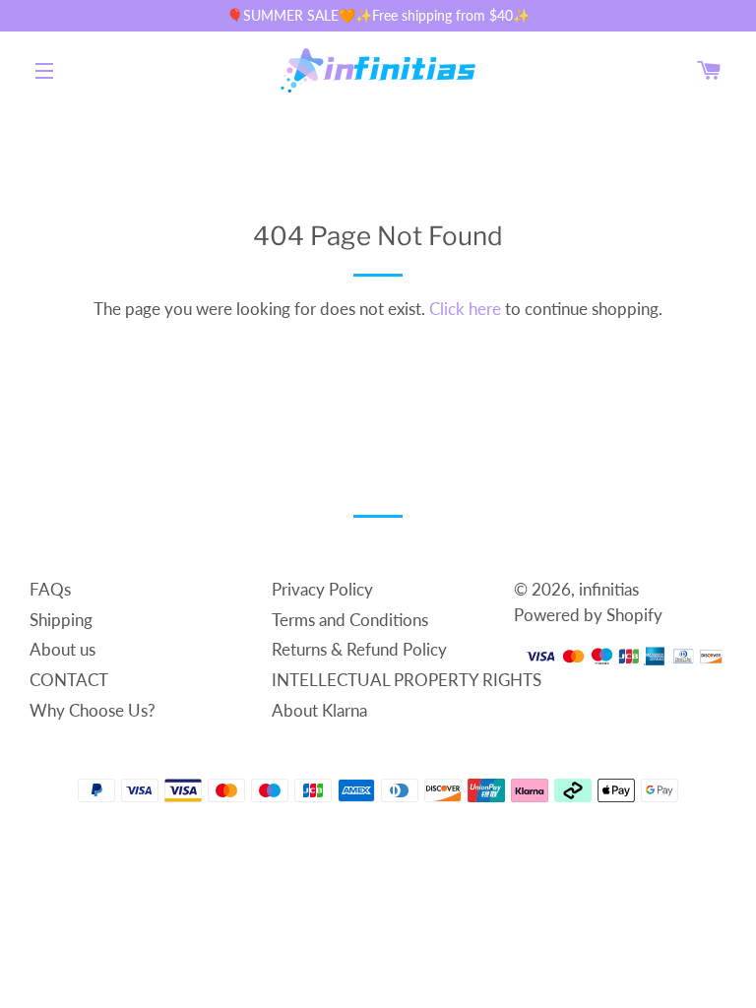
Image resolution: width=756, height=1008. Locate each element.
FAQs (50, 589)
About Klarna (319, 710)
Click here (465, 308)
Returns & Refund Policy (359, 649)
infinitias (609, 589)
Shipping (61, 619)
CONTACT (69, 679)
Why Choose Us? (93, 710)
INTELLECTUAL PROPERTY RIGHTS (406, 679)
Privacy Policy (322, 589)
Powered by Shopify (588, 614)
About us (62, 649)
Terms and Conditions (350, 619)
